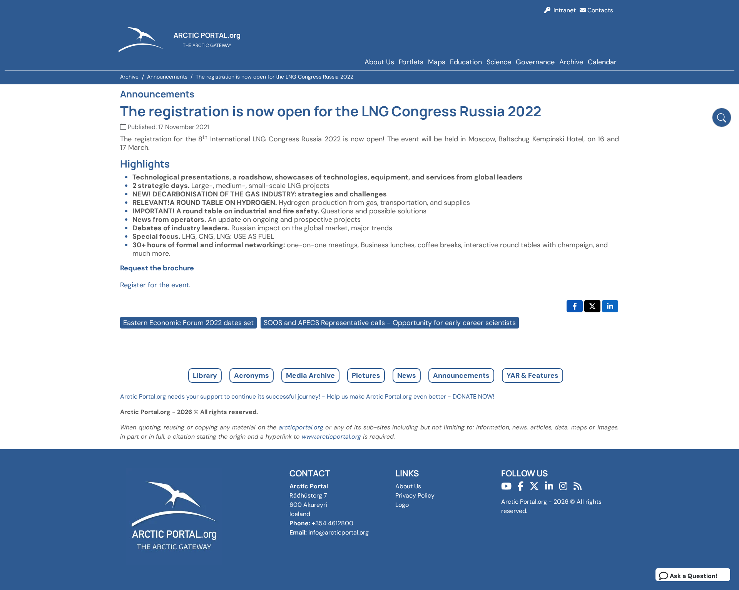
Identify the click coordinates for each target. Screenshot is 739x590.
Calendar (602, 62)
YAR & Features (532, 375)
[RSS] (577, 486)
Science (499, 62)
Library (205, 375)
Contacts (599, 10)
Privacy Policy (415, 495)
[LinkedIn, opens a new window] (610, 306)
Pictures (366, 375)
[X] (534, 486)
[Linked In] (549, 486)
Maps (436, 62)
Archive (571, 62)
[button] (721, 117)
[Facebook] (520, 486)
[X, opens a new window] (592, 306)
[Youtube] (506, 486)
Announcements (461, 375)
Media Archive (310, 375)
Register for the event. (155, 285)
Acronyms (251, 375)
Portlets (411, 62)
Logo (402, 505)
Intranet (563, 10)
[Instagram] (563, 486)
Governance (535, 62)
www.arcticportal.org (331, 436)
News (406, 375)
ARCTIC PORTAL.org (207, 35)
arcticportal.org (301, 427)
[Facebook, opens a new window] (575, 306)
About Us (379, 62)
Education (466, 62)
